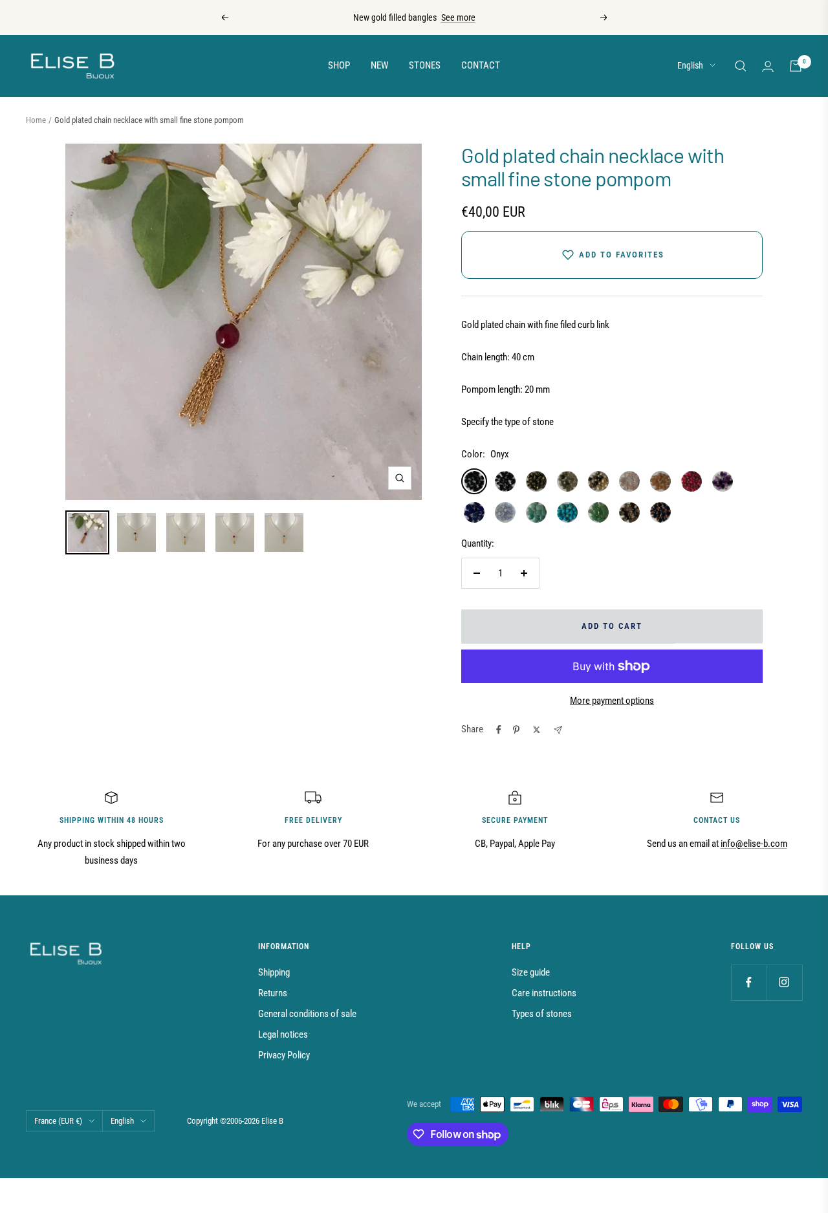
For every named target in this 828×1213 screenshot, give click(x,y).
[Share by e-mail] (558, 730)
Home (36, 120)
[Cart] (795, 66)
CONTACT (480, 65)
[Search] (740, 66)
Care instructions (544, 993)
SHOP (339, 65)
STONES (425, 65)
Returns (272, 993)
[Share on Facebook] (498, 729)
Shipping (274, 972)
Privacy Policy (284, 1055)
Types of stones (542, 1014)
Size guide (531, 972)
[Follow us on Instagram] (784, 982)
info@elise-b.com (754, 843)
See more (458, 17)
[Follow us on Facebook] (749, 982)
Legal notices (283, 1034)
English (690, 65)
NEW (379, 65)
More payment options (612, 700)
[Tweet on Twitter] (536, 729)
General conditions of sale (307, 1014)
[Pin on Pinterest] (516, 729)
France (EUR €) (58, 1121)
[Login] (768, 66)
